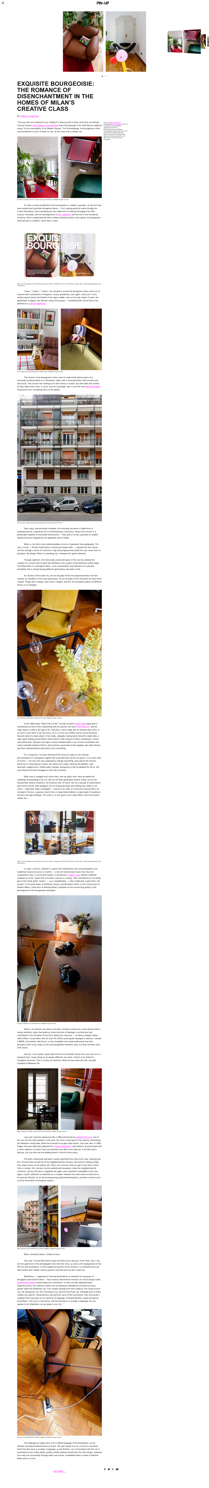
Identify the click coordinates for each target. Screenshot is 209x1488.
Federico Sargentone (29, 116)
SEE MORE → (59, 1471)
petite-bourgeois (93, 386)
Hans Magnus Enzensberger (45, 125)
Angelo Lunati (74, 875)
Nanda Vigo (80, 724)
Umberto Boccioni (84, 1137)
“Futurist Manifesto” (63, 1146)
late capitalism (64, 214)
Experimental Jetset (26, 1282)
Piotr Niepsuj (117, 124)
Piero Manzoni (83, 727)
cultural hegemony (37, 303)
